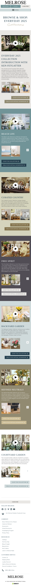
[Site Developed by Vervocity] (15, 583)
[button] (5, 6)
